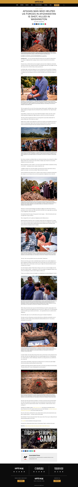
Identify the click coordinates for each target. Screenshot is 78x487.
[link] (39, 2)
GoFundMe (23, 420)
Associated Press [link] (41, 21)
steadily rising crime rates (37, 407)
